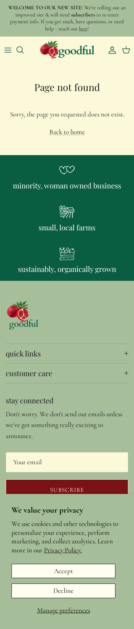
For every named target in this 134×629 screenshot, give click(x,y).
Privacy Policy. (63, 550)
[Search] (23, 50)
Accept (63, 571)
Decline (63, 590)
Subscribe (67, 490)
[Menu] (8, 50)
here (83, 28)
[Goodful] (67, 49)
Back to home (67, 132)
